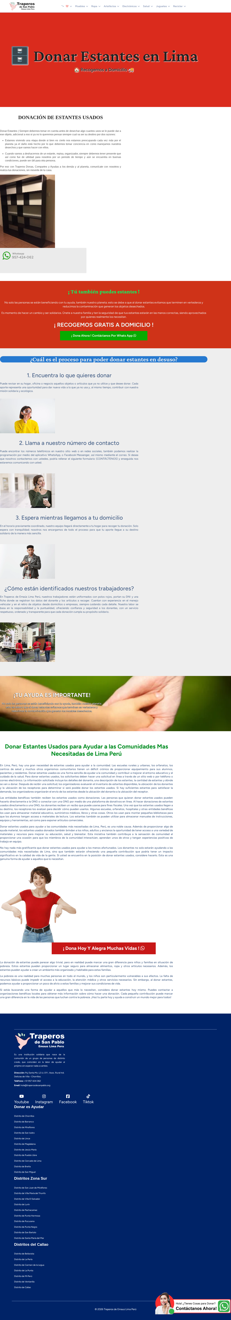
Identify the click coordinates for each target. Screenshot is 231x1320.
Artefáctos (110, 6)
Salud (146, 6)
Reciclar (178, 6)
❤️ (67, 6)
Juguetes (161, 6)
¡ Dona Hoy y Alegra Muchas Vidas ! (101, 948)
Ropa (94, 6)
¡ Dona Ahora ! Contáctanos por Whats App (102, 335)
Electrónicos (129, 6)
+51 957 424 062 (32, 1081)
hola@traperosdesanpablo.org (35, 1085)
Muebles (80, 6)
